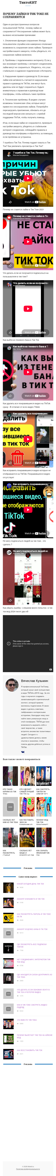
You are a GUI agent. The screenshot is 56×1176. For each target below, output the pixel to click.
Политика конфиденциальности (28, 1169)
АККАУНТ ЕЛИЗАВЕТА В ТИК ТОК (31, 899)
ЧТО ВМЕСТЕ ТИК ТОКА (27, 1020)
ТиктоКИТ (28, 3)
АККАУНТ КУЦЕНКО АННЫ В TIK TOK (32, 929)
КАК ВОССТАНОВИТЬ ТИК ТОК (29, 1050)
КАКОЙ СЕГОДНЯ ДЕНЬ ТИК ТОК (30, 884)
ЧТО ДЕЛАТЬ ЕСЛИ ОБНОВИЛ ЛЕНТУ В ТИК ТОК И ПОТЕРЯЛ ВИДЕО (33, 990)
